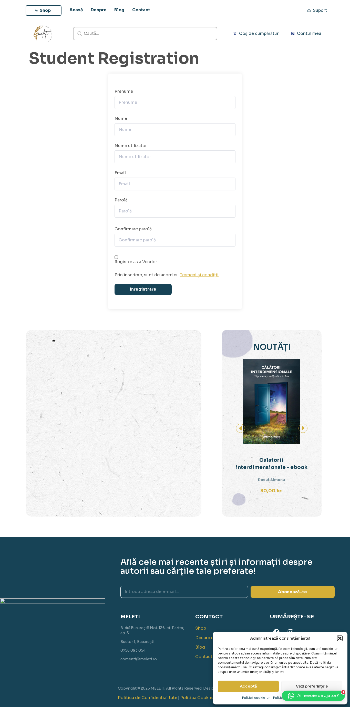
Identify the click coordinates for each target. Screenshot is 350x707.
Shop (200, 628)
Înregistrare (143, 289)
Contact (203, 656)
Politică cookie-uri (256, 698)
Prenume (124, 91)
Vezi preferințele (312, 686)
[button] (339, 638)
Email (120, 173)
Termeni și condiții (199, 275)
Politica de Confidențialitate (147, 697)
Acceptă (248, 686)
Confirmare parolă (133, 229)
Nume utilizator (131, 146)
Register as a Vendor (136, 262)
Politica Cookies (197, 697)
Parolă (121, 200)
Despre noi (206, 637)
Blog (200, 647)
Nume (121, 119)
